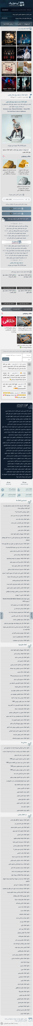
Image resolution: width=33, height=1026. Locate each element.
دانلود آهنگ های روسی (23, 973)
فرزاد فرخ (13, 448)
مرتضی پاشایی (27, 464)
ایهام (12, 416)
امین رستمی (16, 416)
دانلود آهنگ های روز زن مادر (22, 940)
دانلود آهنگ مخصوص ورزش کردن (20, 955)
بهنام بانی (13, 419)
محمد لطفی (6, 458)
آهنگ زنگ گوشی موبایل (23, 933)
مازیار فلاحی (9, 450)
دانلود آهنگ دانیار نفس (23, 530)
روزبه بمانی (6, 429)
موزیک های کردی (25, 962)
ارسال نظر (5, 359)
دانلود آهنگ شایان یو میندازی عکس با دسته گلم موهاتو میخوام (16, 539)
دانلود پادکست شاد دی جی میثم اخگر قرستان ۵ (17, 547)
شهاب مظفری (6, 437)
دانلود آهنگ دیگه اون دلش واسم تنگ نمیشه (18, 577)
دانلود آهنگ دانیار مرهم (23, 527)
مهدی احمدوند (10, 466)
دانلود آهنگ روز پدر (24, 922)
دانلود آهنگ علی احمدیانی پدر (22, 824)
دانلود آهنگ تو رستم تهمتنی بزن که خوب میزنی (17, 716)
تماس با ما (18, 24)
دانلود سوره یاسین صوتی (23, 796)
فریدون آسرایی (27, 450)
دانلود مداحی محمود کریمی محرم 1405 (19, 759)
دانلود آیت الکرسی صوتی (23, 788)
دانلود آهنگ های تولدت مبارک (22, 709)
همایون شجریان (11, 474)
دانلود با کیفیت (15, 208)
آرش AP (29, 411)
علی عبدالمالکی (27, 445)
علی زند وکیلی (6, 443)
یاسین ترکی (28, 477)
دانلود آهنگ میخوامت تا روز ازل (21, 885)
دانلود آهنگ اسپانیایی (24, 977)
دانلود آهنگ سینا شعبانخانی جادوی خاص (19, 864)
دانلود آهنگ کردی (25, 1014)
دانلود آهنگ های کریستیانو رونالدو (21, 580)
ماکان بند (28, 453)
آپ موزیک (16, 4)
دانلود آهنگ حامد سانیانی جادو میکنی (19, 860)
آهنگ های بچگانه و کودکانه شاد (21, 944)
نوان (17, 474)
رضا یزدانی (12, 429)
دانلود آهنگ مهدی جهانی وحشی (21, 846)
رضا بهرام (29, 429)
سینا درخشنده (27, 437)
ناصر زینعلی (21, 474)
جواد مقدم (28, 422)
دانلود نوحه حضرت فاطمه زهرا (22, 785)
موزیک (16, 107)
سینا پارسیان (11, 435)
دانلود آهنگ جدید (25, 911)
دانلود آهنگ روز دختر (24, 929)
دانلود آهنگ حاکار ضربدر (23, 672)
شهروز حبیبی (14, 440)
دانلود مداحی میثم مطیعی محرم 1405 (19, 766)
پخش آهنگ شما (8, 24)
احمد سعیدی (20, 414)
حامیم (10, 422)
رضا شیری (23, 429)
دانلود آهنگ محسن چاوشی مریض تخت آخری (18, 727)
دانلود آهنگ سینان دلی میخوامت (21, 640)
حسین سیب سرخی (18, 424)
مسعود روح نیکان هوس (16, 263)
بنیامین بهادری (19, 419)
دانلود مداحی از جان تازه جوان (21, 755)
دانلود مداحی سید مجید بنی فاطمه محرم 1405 (17, 763)
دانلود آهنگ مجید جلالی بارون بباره (20, 566)
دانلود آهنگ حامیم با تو (23, 661)
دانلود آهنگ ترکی (25, 925)
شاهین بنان (12, 437)
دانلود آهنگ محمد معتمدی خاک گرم (20, 868)
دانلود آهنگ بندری (24, 966)
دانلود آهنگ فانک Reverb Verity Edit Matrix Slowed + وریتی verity (16, 600)
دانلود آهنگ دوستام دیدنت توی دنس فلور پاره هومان (16, 888)
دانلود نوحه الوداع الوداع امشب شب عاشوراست (17, 781)
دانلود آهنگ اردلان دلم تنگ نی (21, 609)
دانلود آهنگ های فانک (23, 936)
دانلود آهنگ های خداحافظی (22, 988)
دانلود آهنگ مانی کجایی (23, 835)
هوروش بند (4, 474)
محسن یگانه (28, 458)
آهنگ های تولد (6, 309)
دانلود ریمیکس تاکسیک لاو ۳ (22, 512)
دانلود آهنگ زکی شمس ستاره (22, 657)
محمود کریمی (10, 461)
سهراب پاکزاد (14, 432)
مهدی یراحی (28, 472)
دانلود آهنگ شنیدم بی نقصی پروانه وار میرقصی (17, 591)
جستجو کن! (5, 10)
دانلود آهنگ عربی (25, 969)
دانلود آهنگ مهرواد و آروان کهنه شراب (20, 534)
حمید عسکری (28, 427)
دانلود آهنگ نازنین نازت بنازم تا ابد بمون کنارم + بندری (15, 573)
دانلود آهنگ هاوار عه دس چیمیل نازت (20, 605)
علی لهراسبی (20, 445)
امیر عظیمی (28, 416)
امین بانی (22, 416)
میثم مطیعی (9, 472)
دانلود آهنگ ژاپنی (25, 980)
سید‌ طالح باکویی (27, 435)
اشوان (15, 414)
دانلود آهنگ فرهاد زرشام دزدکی (21, 555)
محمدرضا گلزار (18, 461)
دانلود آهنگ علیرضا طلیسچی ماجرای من (19, 683)
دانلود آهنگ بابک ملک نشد (22, 519)
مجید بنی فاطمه (21, 453)
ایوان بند (8, 416)
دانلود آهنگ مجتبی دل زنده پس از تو (20, 516)
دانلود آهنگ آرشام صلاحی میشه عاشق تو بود (18, 892)
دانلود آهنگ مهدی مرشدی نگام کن (20, 633)
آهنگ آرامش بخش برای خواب (22, 947)
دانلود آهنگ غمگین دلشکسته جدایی (20, 958)
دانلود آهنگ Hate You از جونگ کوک (20, 875)
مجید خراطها (14, 453)
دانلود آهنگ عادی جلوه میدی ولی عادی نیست (18, 584)
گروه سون (15, 450)
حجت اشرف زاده (27, 424)
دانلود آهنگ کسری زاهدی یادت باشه (20, 871)
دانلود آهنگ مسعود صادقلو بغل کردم (20, 820)
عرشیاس (8, 440)
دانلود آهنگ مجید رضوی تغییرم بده (20, 720)
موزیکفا (24, 483)
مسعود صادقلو (27, 466)
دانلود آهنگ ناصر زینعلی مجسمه (21, 735)
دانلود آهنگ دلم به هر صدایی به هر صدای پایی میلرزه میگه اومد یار (16, 628)
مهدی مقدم (14, 469)
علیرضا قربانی (19, 448)
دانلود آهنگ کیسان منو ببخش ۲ (21, 849)
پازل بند (8, 419)
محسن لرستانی (9, 456)
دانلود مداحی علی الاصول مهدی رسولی (19, 777)
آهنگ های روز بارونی (24, 995)
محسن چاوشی (17, 456)
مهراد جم (22, 472)
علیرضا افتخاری (7, 445)
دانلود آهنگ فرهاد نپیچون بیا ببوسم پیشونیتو (18, 558)
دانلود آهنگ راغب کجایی (23, 853)
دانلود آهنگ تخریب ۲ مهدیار (22, 595)
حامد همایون (16, 422)
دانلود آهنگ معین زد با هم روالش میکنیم (19, 712)
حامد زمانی (22, 422)
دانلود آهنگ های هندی (23, 1003)
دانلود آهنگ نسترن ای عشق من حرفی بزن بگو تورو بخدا (15, 544)
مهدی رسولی (21, 469)
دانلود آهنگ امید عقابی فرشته (22, 687)
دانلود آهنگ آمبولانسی (23, 1006)
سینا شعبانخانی (19, 437)
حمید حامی (10, 424)
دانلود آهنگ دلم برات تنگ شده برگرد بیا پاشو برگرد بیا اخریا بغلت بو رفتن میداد (17, 507)
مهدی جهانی (28, 469)
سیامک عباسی (7, 432)
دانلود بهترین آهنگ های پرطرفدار (21, 896)
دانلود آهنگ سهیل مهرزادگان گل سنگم (19, 724)
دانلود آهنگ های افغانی (23, 951)
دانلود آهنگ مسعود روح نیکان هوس (18, 95)
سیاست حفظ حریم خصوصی (11, 1023)
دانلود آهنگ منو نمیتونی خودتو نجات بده (19, 612)
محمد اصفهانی (20, 458)
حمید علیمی (21, 427)
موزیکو (8, 483)
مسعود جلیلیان (10, 464)
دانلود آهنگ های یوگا (24, 991)
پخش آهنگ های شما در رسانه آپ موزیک (23, 18)
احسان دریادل (27, 414)
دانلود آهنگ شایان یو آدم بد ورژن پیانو (19, 562)
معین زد (17, 466)
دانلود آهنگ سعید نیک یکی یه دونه (20, 857)
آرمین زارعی (23, 411)
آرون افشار (17, 411)
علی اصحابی (12, 443)
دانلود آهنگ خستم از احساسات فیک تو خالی (18, 569)
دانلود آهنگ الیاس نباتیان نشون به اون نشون (18, 588)
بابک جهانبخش (27, 419)
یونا (17, 477)
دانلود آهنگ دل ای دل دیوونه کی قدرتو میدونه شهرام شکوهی (16, 880)
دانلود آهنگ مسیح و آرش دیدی (21, 679)
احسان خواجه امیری (9, 411)
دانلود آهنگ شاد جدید (23, 907)
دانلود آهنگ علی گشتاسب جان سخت (20, 523)
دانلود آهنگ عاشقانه (24, 914)
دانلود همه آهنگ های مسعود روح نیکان (18, 219)
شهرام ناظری (20, 440)
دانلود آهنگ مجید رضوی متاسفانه (21, 738)
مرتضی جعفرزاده (19, 464)
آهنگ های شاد (16, 309)
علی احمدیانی (19, 443)
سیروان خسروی (18, 435)
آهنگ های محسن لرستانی (23, 1010)
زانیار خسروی (28, 432)
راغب (10, 427)
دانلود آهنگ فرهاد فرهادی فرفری (21, 838)
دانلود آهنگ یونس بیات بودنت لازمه (20, 698)
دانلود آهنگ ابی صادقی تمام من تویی (19, 665)
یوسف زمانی (22, 477)
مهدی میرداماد (7, 469)
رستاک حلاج (5, 427)
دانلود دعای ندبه (25, 807)
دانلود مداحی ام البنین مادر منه (21, 774)
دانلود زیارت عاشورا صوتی (23, 792)
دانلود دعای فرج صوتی (23, 799)
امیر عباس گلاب (9, 414)
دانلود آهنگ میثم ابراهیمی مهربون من (20, 694)
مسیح (21, 466)
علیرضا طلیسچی (27, 448)
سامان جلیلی (21, 432)
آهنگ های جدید (27, 309)
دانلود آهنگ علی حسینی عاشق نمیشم (20, 827)
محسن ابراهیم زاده (26, 456)
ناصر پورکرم (28, 474)
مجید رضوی (7, 453)
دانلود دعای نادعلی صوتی (23, 803)
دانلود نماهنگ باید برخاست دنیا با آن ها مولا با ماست (16, 751)
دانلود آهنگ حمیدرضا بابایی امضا (21, 842)
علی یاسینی (13, 445)
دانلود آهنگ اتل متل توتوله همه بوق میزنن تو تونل (16, 623)
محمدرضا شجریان (26, 461)
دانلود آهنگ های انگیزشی (23, 999)
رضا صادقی (17, 429)
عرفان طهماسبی (27, 443)
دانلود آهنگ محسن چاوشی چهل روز (20, 690)
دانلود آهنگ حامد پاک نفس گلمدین (20, 616)
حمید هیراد (14, 427)
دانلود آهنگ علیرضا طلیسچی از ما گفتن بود (18, 705)
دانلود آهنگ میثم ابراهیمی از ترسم (21, 637)
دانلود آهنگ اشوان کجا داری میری (21, 831)
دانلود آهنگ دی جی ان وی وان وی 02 (19, 676)
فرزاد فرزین (7, 448)
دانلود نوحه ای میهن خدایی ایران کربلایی (19, 731)
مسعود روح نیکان (18, 150)
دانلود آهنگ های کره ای (23, 984)
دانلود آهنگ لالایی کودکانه (22, 903)
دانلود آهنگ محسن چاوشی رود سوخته (19, 668)
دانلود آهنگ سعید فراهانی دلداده (21, 620)
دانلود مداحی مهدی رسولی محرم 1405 (19, 770)
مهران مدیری (16, 472)
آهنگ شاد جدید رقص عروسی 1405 (20, 701)
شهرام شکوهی (27, 440)
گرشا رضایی (20, 450)
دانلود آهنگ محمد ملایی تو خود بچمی (19, 551)
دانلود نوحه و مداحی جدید (22, 918)
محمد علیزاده (13, 458)
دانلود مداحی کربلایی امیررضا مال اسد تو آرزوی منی (16, 748)
